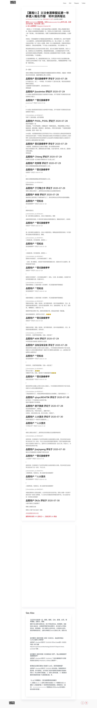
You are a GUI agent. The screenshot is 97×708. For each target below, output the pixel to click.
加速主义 (48, 19)
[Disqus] (48, 548)
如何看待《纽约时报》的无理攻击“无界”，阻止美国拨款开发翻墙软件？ (48, 655)
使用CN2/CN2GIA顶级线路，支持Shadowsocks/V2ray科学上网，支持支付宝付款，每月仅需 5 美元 (48, 23)
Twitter (83, 3)
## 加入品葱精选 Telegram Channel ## (38, 26)
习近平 (51, 19)
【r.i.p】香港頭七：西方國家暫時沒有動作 (43, 680)
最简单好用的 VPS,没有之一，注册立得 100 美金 (41, 516)
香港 (44, 19)
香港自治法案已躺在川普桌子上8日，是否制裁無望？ (47, 666)
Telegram (76, 3)
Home (64, 3)
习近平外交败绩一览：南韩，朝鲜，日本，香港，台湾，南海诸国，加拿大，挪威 (48, 620)
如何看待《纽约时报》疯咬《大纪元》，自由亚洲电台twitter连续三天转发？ (46, 639)
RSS (70, 3)
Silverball (29, 19)
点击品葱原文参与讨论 (32, 513)
